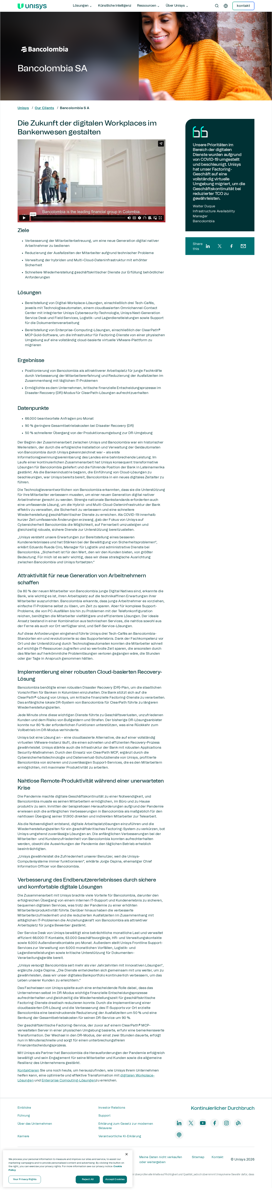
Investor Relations (111, 1107)
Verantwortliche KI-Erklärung (119, 1136)
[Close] (126, 1154)
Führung (24, 1115)
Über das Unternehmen (35, 1123)
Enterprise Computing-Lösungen (68, 1080)
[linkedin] (207, 246)
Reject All (87, 1179)
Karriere (23, 1136)
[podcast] (179, 1134)
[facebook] (231, 246)
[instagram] (226, 1123)
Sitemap (198, 1157)
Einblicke (24, 1107)
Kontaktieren (28, 1070)
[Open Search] (217, 6)
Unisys (23, 108)
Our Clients (44, 108)
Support (104, 1115)
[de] (226, 6)
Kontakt (217, 1157)
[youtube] (202, 1123)
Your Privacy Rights (24, 1179)
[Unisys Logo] (32, 6)
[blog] (238, 1123)
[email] (243, 246)
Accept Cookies (115, 1179)
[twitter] (219, 246)
